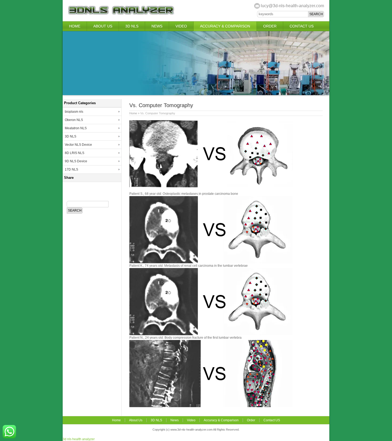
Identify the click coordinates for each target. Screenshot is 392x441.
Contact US (302, 26)
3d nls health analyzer (79, 439)
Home (74, 26)
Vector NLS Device (78, 145)
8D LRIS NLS (74, 153)
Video (181, 26)
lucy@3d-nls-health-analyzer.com (292, 5)
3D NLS (131, 26)
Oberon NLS (74, 120)
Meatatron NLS (76, 128)
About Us (102, 26)
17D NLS (71, 169)
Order (270, 26)
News (156, 26)
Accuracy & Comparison (225, 26)
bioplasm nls (74, 112)
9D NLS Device (76, 161)
